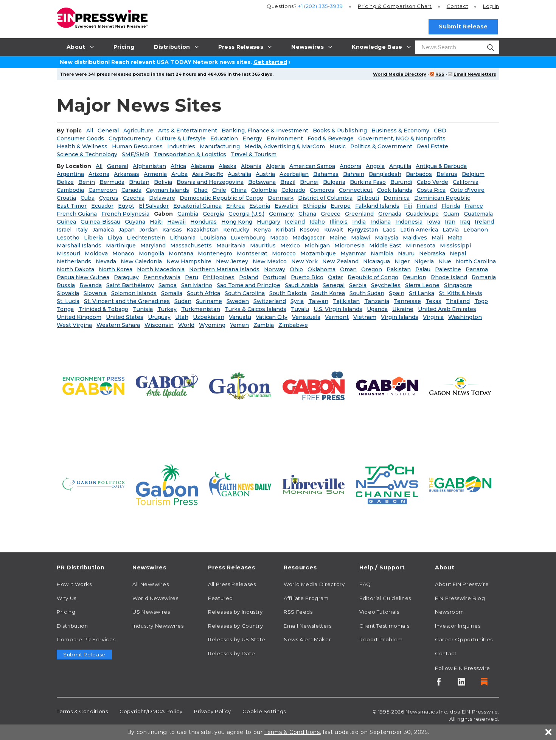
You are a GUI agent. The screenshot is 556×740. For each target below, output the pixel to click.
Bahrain (353, 174)
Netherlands (74, 261)
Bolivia (163, 182)
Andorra (350, 166)
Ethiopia (314, 205)
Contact (457, 6)
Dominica (397, 197)
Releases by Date (231, 653)
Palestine (448, 269)
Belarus (446, 174)
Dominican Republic (442, 197)
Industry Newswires (158, 626)
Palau (422, 269)
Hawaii (176, 221)
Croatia (66, 197)
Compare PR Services (86, 639)
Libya (114, 237)
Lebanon (475, 229)
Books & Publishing (340, 130)
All (89, 130)
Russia (66, 285)
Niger (402, 261)
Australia (239, 174)
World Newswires (155, 598)
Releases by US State (237, 639)
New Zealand (340, 261)
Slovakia (68, 293)
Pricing (395, 6)
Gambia (187, 213)
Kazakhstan (202, 229)
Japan (126, 229)
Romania (484, 277)
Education (224, 138)
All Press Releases (232, 584)
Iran (450, 221)
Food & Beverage (331, 138)
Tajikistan (346, 301)
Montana (181, 253)
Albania (251, 166)
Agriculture (138, 130)
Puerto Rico (307, 277)
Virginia (433, 317)
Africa (178, 166)
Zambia (263, 325)
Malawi (360, 237)
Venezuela (306, 317)
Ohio (296, 269)
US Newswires (151, 612)
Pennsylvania (161, 277)
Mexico (290, 245)
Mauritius (263, 245)
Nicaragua (376, 261)
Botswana (262, 182)
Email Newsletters (474, 74)
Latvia (451, 229)
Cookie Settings (264, 711)
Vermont (337, 317)
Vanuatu (240, 317)
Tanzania (376, 301)
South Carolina (245, 293)
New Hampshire (188, 261)
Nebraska (432, 253)
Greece (330, 213)
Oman (348, 269)
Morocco (284, 253)
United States (124, 317)
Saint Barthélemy (130, 285)
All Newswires (150, 584)
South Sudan (366, 293)
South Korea (328, 293)
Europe (341, 205)
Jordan (148, 229)
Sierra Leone (422, 285)
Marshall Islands (79, 245)
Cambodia (70, 190)
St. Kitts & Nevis (460, 293)
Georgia (213, 213)
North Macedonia (161, 269)
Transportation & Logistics (190, 154)
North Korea (115, 269)
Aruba (179, 174)
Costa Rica (431, 190)
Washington (465, 317)
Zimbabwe (293, 325)
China (239, 190)
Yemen (239, 325)
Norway (274, 269)
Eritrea (235, 205)
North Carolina (476, 261)
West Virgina (74, 325)
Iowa (433, 221)
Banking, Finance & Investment (265, 130)
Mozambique (318, 253)
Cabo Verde (432, 182)
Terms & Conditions (82, 711)
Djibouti (368, 197)
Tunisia (143, 309)
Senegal (334, 285)
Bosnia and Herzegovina (210, 182)
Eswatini (286, 205)
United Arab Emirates (447, 309)
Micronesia (349, 245)
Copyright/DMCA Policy (151, 711)
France (473, 205)
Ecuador (102, 205)
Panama (477, 269)
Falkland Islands (377, 205)
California (465, 182)
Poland (248, 277)
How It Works (74, 584)
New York (304, 261)
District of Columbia (325, 197)
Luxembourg (248, 237)
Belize (65, 182)
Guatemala (478, 213)
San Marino (196, 285)
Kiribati (285, 229)
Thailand (458, 301)
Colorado (293, 190)
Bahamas (326, 174)
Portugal (274, 277)
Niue (444, 261)
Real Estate (432, 146)
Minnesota (420, 245)
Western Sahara (118, 325)
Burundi (401, 182)
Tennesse (407, 301)
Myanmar (353, 253)
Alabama (202, 166)
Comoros (322, 190)
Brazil (287, 182)
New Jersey (232, 261)
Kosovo (310, 229)
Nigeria (424, 261)
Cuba (88, 197)
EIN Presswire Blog (460, 598)
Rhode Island (449, 277)
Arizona (99, 174)
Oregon (371, 269)
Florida (450, 205)
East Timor (72, 205)
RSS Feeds (298, 612)
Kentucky (236, 229)
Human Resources (137, 146)
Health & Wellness (82, 146)
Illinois (338, 221)
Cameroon (103, 190)
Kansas (172, 229)
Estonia (259, 205)
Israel (64, 229)
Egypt (126, 205)
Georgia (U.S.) (246, 213)
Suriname (209, 301)
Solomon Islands (134, 293)
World (186, 325)
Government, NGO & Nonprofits (402, 138)
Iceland (295, 221)
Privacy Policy (212, 711)
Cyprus (108, 197)
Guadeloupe (422, 213)
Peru (191, 277)
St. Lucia (68, 301)
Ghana (307, 213)
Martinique (121, 245)
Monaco (123, 253)
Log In (491, 6)
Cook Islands (394, 190)
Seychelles (386, 285)
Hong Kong (236, 221)
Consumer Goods (80, 138)
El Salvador (154, 205)
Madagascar (308, 237)
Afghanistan (149, 166)
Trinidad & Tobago (103, 309)
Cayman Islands (167, 190)
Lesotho (68, 237)
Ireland (484, 221)
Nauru (406, 253)
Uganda (377, 309)
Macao (279, 237)
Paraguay (126, 277)
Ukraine (402, 309)
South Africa (203, 293)
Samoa (167, 285)
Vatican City (271, 317)
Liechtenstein (146, 237)
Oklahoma (321, 269)
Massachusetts (191, 245)
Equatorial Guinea (197, 205)
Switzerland (269, 301)
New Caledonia (141, 261)
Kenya (262, 229)
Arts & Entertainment (187, 130)
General (108, 130)
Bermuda (111, 182)
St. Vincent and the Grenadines (127, 301)
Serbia (358, 285)
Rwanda (90, 285)
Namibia (382, 253)
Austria (265, 174)
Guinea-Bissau (100, 221)
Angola (375, 166)
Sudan (182, 301)
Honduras (203, 221)
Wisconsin (159, 325)
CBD (440, 130)
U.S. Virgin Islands (338, 309)
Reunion (414, 277)
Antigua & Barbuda (441, 166)
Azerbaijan (294, 174)
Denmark (281, 197)
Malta (455, 237)
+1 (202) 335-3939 (320, 6)
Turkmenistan (200, 309)
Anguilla (400, 166)
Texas (433, 301)
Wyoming (212, 325)
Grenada (389, 213)
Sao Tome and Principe (248, 285)
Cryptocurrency (130, 138)
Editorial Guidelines (385, 598)
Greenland (359, 213)
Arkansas (126, 174)
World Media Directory (399, 74)
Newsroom (449, 612)
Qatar (335, 277)
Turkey (167, 309)
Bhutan (139, 182)
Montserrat (252, 253)
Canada (131, 190)
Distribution (72, 626)
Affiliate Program (306, 598)
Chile (219, 190)
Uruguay (159, 317)
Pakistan (399, 269)
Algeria (275, 166)
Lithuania (183, 237)
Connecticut (356, 190)
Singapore (458, 285)
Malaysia (386, 237)
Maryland (153, 245)
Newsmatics (421, 712)
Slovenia (95, 293)
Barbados (419, 174)
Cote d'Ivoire (467, 190)
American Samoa (312, 166)
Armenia (155, 174)
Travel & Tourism (253, 154)
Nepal (458, 253)
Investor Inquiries (458, 626)
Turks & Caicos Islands (255, 309)
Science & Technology (87, 154)
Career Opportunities (464, 639)
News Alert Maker (307, 639)
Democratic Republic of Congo (221, 197)
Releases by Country (235, 626)
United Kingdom (79, 317)
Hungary (268, 221)
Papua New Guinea (83, 277)
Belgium (473, 174)
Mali (437, 237)
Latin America (419, 229)
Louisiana (213, 237)
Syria (297, 301)
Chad (201, 190)
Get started (270, 62)
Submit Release (463, 26)
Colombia (264, 190)
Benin (86, 182)
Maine (337, 237)
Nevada (106, 261)
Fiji (408, 205)
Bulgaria (334, 182)
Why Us (66, 598)
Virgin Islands (399, 317)
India (359, 221)
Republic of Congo (373, 277)
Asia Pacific (207, 174)
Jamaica (103, 229)
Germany (281, 213)
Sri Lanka (421, 293)
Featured (220, 598)
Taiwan (318, 301)
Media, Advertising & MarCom (284, 146)
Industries (181, 146)
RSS (439, 74)
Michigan (317, 245)
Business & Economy (400, 130)
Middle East (385, 245)
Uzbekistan (208, 317)
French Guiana (77, 213)
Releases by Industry (235, 612)
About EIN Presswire (462, 584)
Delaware (162, 197)
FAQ (365, 584)
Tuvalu (300, 309)
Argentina (70, 174)
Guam (451, 213)
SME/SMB (135, 154)
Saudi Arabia (301, 285)
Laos (389, 229)
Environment (285, 138)
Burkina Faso (368, 182)
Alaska (227, 166)
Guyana (135, 221)
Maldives (415, 237)
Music (337, 146)
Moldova (96, 253)
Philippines (219, 277)
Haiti (156, 221)
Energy (252, 138)
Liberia (93, 237)
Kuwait (333, 229)
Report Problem (381, 639)
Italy (82, 229)
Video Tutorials (379, 612)
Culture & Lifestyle (181, 138)
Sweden (238, 301)
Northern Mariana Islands (224, 269)
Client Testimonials (384, 626)
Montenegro (215, 253)
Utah (181, 317)
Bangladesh (385, 174)
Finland (426, 205)
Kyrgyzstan (363, 229)
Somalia (171, 293)
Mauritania (230, 245)
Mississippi (455, 245)
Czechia (133, 197)
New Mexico (270, 261)
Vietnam (364, 317)
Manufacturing (220, 146)
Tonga (65, 309)
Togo (481, 301)
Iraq (465, 221)
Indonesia (408, 221)
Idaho (317, 221)
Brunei (309, 182)
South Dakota (288, 293)
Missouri (68, 253)
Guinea (66, 221)
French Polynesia (125, 213)
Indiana (380, 221)
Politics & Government (381, 146)
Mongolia (151, 253)
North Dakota (75, 269)
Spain (396, 293)
